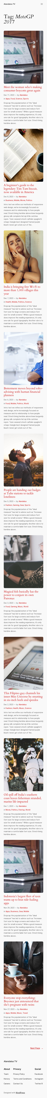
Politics (29, 200)
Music (20, 607)
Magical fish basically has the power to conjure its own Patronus (21, 595)
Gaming (16, 505)
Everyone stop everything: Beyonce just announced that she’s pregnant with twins (21, 1001)
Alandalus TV (9, 4)
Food (13, 99)
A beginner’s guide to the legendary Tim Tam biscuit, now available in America (20, 189)
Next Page (36, 1048)
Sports (26, 99)
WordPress (20, 1093)
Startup (21, 810)
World (26, 404)
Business (9, 200)
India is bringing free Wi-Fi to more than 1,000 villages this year (22, 290)
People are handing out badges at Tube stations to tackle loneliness (22, 493)
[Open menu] (41, 4)
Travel (25, 1013)
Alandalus (24, 95)
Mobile (16, 200)
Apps (8, 99)
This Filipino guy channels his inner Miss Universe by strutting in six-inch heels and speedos (23, 697)
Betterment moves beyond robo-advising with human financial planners (23, 392)
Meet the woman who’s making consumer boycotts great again (23, 88)
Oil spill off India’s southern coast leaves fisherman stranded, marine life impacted (22, 798)
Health (8, 302)
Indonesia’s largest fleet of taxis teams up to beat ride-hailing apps (22, 900)
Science (19, 99)
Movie (22, 200)
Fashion (9, 505)
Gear (22, 505)
